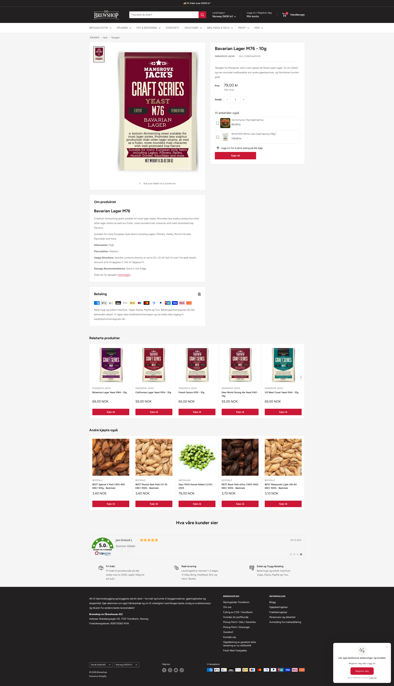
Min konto (253, 16)
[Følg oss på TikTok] (182, 670)
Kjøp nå (235, 155)
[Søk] (202, 14)
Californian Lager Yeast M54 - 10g (153, 392)
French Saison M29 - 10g (191, 392)
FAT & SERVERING (147, 27)
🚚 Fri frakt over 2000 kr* (197, 3)
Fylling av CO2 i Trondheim (238, 612)
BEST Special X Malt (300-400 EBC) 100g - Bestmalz (108, 486)
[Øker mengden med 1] (243, 99)
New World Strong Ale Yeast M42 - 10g (240, 394)
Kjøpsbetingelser (278, 607)
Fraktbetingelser (278, 612)
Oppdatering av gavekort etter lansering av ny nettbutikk (239, 644)
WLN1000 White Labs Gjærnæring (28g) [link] (253, 133)
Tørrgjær (115, 37)
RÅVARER (122, 27)
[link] (225, 123)
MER (257, 27)
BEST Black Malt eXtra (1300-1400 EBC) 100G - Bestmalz (240, 486)
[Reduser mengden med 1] (227, 99)
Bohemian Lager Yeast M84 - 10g (109, 392)
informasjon (124, 274)
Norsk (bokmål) (98, 664)
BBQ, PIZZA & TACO (218, 27)
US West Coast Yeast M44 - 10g (281, 392)
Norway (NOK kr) (124, 664)
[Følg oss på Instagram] (170, 670)
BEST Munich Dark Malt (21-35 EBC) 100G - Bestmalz (151, 486)
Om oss (227, 607)
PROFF (242, 27)
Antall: (218, 99)
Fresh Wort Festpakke (235, 650)
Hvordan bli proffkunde (235, 617)
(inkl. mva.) (229, 89)
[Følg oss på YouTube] (176, 670)
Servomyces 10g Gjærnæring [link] (247, 119)
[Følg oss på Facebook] (164, 670)
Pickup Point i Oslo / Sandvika (239, 622)
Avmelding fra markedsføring (285, 622)
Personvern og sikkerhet (282, 617)
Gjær (105, 37)
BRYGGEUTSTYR (98, 27)
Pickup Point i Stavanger (236, 627)
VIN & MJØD (191, 27)
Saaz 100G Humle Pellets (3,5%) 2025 (195, 486)
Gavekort (228, 632)
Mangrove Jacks (225, 56)
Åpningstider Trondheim (236, 602)
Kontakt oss (229, 637)
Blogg (272, 602)
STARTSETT (172, 27)
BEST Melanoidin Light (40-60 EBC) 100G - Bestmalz (281, 486)
